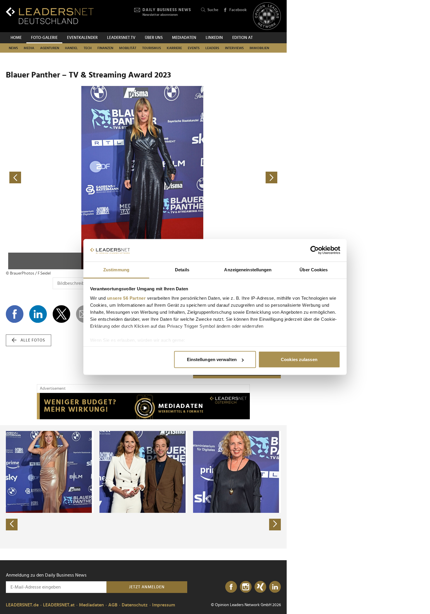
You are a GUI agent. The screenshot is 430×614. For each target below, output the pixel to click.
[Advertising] (143, 406)
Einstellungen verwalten (212, 359)
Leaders (212, 48)
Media (29, 48)
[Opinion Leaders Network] (267, 16)
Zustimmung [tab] (116, 269)
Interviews (234, 48)
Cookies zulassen (299, 359)
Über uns (154, 38)
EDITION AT (242, 38)
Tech (88, 48)
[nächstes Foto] (212, 177)
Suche (212, 10)
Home (16, 38)
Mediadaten (184, 38)
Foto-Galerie (44, 38)
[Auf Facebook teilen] (14, 314)
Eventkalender (82, 38)
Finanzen (105, 48)
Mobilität (127, 48)
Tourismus (151, 48)
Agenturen (49, 48)
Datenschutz (135, 605)
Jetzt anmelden (147, 587)
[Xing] (260, 587)
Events (193, 48)
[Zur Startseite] (50, 15)
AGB (112, 605)
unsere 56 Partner (126, 297)
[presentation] (12, 524)
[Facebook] (231, 587)
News (13, 48)
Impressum (163, 605)
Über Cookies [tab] (314, 269)
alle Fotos (32, 340)
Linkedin (214, 38)
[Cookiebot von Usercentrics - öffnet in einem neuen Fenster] (314, 250)
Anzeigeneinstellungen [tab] (247, 269)
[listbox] (143, 487)
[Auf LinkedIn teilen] (38, 314)
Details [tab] (182, 269)
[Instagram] (246, 587)
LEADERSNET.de (22, 605)
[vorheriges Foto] (74, 177)
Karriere (174, 48)
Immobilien (259, 48)
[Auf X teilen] (61, 314)
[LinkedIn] (275, 587)
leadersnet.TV (121, 38)
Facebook (238, 10)
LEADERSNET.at (59, 605)
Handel (71, 48)
